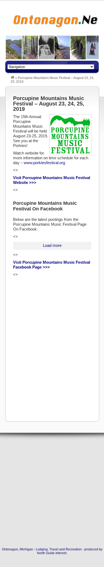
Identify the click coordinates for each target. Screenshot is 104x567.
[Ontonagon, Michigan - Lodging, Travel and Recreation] (12, 78)
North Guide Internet (51, 553)
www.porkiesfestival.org (44, 162)
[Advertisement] (52, 360)
